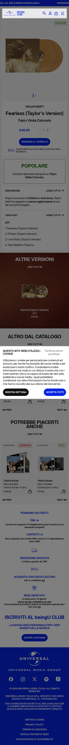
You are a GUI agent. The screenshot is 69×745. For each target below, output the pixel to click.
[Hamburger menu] (62, 13)
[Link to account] (50, 13)
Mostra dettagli (15, 392)
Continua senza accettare (54, 352)
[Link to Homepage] (14, 13)
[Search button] (44, 13)
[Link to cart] (56, 13)
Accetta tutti (55, 392)
